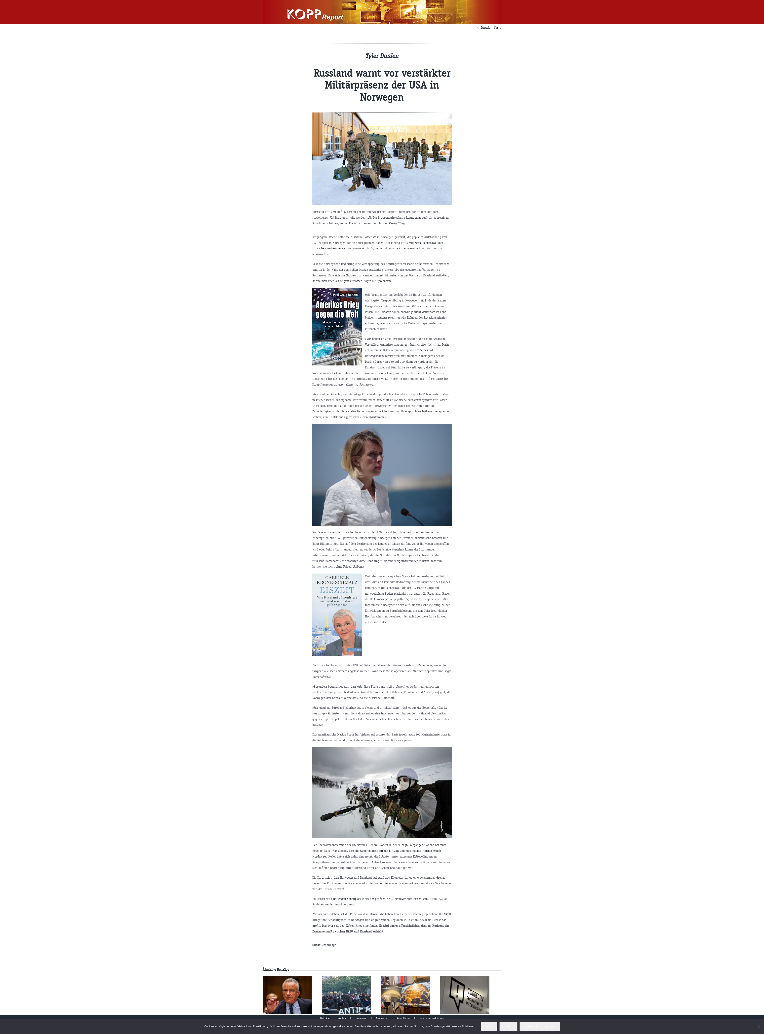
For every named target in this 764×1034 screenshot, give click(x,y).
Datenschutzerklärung (431, 1018)
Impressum (361, 1018)
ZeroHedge (329, 945)
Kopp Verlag (403, 1018)
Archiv (342, 1018)
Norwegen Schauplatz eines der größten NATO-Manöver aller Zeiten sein (380, 899)
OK (489, 1026)
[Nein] (759, 1026)
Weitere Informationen (540, 1026)
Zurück (485, 27)
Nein (508, 1026)
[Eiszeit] (337, 576)
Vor (496, 27)
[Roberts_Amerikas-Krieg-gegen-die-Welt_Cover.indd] (337, 291)
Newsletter (382, 1018)
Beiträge (324, 1018)
